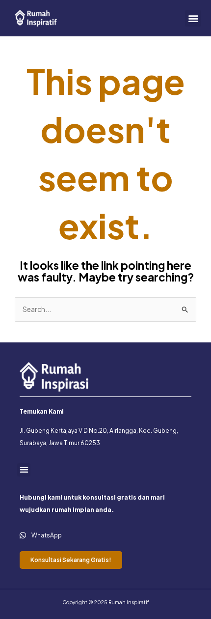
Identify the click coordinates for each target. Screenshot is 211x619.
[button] (193, 18)
